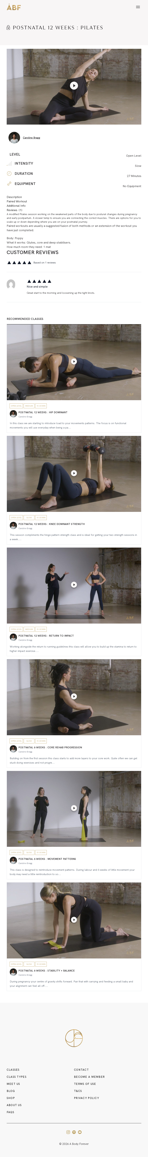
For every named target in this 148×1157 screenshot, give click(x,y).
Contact (81, 1070)
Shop (11, 1098)
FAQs (10, 1112)
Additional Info (16, 206)
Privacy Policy (86, 1098)
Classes (13, 1070)
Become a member (89, 1077)
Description (14, 197)
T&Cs (78, 1091)
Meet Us (13, 1084)
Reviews (14, 210)
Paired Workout (17, 201)
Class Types (17, 1077)
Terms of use (85, 1084)
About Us (14, 1105)
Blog (11, 1091)
